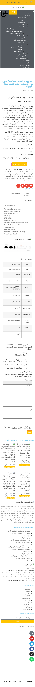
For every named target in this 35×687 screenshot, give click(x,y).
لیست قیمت (26, 67)
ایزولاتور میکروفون (21, 35)
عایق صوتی (23, 44)
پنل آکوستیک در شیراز (13, 174)
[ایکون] (31, 633)
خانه (29, 13)
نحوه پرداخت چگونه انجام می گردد (20, 540)
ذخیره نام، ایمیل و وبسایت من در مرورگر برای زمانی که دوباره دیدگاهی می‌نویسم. (18, 427)
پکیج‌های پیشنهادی (21, 56)
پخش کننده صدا (22, 22)
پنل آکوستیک (8, 171)
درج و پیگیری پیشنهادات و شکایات (21, 533)
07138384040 (10, 570)
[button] (31, 186)
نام (30, 410)
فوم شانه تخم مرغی (16, 47)
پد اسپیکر (23, 38)
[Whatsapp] (31, 659)
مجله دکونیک (26, 60)
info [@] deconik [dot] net (16, 580)
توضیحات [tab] (26, 193)
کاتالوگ (28, 596)
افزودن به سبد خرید (19, 164)
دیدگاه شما (28, 386)
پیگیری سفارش (26, 544)
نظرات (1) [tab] (26, 195)
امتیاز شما (28, 380)
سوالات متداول (26, 535)
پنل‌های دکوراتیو (22, 53)
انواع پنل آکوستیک (17, 171)
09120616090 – (19, 570)
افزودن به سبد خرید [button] (24, 465)
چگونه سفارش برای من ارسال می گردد (19, 531)
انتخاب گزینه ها (11, 498)
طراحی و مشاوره (25, 65)
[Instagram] (31, 654)
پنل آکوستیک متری (23, 178)
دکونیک (31, 171)
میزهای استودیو (22, 42)
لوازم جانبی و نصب (21, 58)
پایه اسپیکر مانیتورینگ (20, 40)
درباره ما (28, 591)
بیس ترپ (23, 20)
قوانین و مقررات (25, 538)
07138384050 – (29, 570)
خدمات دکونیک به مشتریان (23, 542)
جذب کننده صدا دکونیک (11, 178)
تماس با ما (27, 62)
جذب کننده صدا (22, 17)
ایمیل (30, 417)
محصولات (27, 15)
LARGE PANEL (18, 51)
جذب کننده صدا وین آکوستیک (14, 29)
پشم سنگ (19, 49)
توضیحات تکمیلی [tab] (15, 193)
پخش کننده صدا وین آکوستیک (14, 31)
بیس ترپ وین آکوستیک (16, 33)
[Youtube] (31, 638)
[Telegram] (31, 643)
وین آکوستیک (22, 26)
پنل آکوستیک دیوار (18, 176)
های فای (24, 24)
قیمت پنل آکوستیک (23, 180)
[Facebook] (31, 648)
